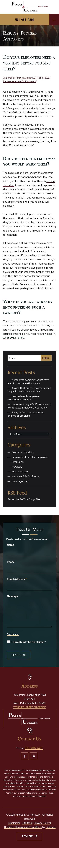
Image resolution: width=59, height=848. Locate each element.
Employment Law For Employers (19, 81)
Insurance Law (20, 471)
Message (12, 596)
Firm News (17, 461)
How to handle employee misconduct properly (24, 397)
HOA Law (16, 466)
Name (10, 544)
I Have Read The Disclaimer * (28, 642)
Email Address (17, 579)
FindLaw (51, 827)
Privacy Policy (42, 822)
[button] (54, 19)
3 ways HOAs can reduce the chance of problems (26, 414)
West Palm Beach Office (29, 707)
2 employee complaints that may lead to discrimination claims (28, 381)
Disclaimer (13, 634)
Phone (11, 562)
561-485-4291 (24, 19)
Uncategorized (20, 481)
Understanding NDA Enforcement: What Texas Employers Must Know (29, 406)
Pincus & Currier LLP (26, 77)
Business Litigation (22, 452)
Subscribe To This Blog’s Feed (25, 499)
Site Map (27, 822)
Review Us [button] (29, 836)
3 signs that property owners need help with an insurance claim (29, 389)
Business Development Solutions (23, 827)
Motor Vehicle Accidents (25, 476)
